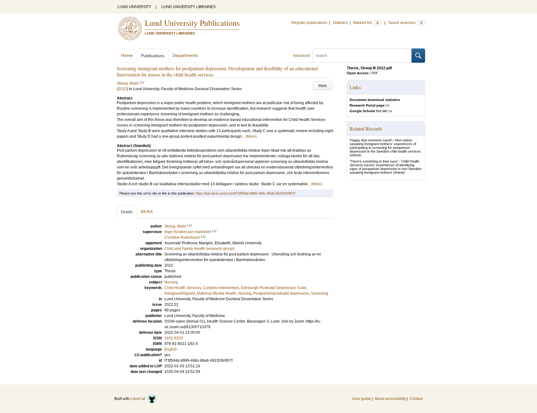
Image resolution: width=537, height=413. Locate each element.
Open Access (358, 73)
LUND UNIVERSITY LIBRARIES (188, 7)
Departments (185, 55)
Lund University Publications (192, 22)
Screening (319, 293)
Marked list (366, 23)
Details (127, 212)
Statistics (340, 23)
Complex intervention (221, 288)
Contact (416, 399)
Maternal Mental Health (216, 293)
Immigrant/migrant (179, 293)
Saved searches (405, 23)
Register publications (309, 23)
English (170, 349)
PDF (374, 73)
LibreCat (139, 399)
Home (127, 55)
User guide (361, 399)
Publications (152, 55)
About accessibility (390, 399)
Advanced (301, 55)
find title (368, 111)
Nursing (171, 282)
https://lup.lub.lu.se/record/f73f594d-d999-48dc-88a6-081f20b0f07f (245, 193)
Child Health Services (182, 288)
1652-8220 (173, 338)
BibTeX (147, 211)
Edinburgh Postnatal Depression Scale (273, 288)
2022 (122, 89)
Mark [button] (323, 86)
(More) (251, 136)
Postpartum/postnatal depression (281, 293)
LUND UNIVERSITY (134, 7)
